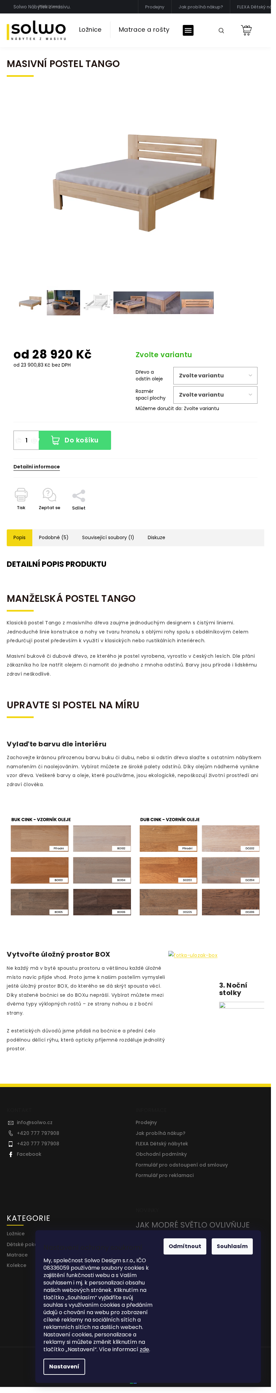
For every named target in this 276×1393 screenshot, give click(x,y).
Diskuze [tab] (156, 537)
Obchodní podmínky (161, 1154)
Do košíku (82, 440)
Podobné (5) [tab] (54, 537)
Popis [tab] (19, 537)
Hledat (219, 30)
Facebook (29, 1154)
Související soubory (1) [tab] (108, 537)
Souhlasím (232, 1246)
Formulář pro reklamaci (165, 1175)
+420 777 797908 (38, 1133)
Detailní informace (36, 467)
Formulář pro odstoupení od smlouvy (182, 1165)
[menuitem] (90, 29)
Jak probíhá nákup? (200, 7)
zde (144, 1349)
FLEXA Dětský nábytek (162, 1144)
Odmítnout (185, 1246)
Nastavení (64, 1366)
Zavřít (82, 481)
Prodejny (155, 7)
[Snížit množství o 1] (18, 441)
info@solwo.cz (35, 1122)
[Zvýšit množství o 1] (34, 441)
